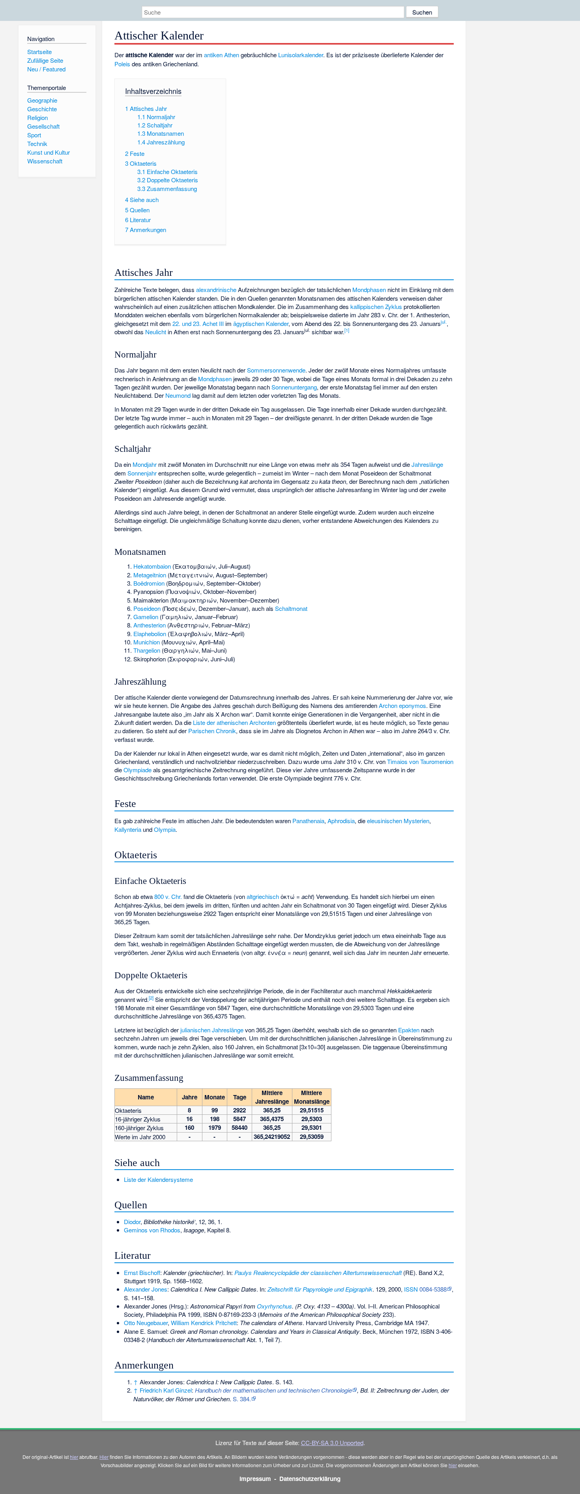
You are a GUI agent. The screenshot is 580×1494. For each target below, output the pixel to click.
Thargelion (146, 650)
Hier (104, 1456)
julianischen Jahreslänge (211, 1030)
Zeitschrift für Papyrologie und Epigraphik (320, 1289)
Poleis (122, 64)
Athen (231, 55)
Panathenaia (308, 820)
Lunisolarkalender (300, 55)
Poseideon (147, 608)
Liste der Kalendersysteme (158, 1179)
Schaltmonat (291, 608)
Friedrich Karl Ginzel (166, 1390)
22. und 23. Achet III (198, 323)
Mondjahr (145, 464)
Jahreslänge (427, 464)
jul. (444, 321)
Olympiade (137, 770)
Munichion (146, 642)
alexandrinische (216, 289)
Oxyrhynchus (274, 1306)
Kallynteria (127, 829)
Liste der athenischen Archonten (234, 722)
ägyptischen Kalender (260, 323)
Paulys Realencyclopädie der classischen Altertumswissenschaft (318, 1272)
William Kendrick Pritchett (204, 1322)
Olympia (165, 829)
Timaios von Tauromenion (420, 761)
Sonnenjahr (142, 473)
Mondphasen (369, 289)
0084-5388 (433, 1289)
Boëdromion (149, 583)
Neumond (178, 395)
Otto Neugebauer (146, 1322)
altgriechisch (263, 896)
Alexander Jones (145, 1289)
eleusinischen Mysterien (398, 820)
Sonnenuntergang (294, 387)
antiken (213, 55)
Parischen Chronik (212, 730)
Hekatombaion (152, 566)
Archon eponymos (402, 705)
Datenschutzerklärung (310, 1478)
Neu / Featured (46, 69)
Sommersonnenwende (276, 370)
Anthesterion (149, 625)
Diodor (132, 1221)
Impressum (255, 1478)
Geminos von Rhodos (152, 1230)
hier (74, 1456)
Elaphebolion (149, 633)
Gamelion (145, 616)
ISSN (411, 1289)
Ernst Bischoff (142, 1272)
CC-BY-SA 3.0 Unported (332, 1442)
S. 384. (242, 1399)
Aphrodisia (341, 820)
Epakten (408, 1030)
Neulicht (155, 332)
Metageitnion (149, 575)
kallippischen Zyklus (376, 306)
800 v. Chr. (168, 896)
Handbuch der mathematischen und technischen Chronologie (273, 1390)
